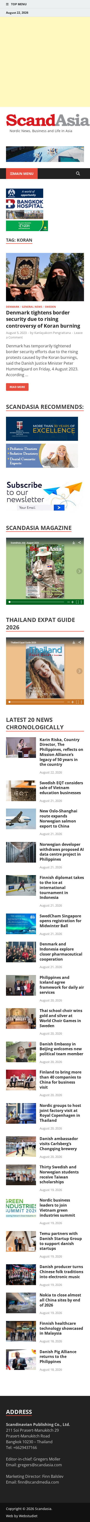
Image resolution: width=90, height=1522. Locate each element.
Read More (15, 386)
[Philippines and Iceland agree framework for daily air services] (21, 978)
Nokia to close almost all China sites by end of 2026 (60, 1300)
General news (32, 306)
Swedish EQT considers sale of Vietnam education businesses (61, 788)
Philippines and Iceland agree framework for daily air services (62, 985)
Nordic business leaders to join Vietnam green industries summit (57, 1207)
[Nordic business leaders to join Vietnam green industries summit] (21, 1200)
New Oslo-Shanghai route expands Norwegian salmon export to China (58, 818)
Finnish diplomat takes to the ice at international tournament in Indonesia (62, 887)
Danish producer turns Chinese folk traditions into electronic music (61, 1271)
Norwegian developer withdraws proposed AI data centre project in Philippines (62, 852)
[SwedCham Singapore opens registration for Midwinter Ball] (21, 916)
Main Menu (23, 173)
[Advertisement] (45, 62)
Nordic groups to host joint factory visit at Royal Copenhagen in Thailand (60, 1113)
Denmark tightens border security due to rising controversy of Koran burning (43, 319)
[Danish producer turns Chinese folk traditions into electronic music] (21, 1267)
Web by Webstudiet (21, 1516)
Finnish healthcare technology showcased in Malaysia (61, 1328)
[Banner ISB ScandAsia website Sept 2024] (45, 160)
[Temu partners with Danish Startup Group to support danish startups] (21, 1234)
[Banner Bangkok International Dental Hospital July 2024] (42, 466)
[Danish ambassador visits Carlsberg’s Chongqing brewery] (21, 1139)
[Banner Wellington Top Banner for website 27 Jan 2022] (24, 217)
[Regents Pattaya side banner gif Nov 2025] (42, 439)
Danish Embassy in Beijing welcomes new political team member (61, 1049)
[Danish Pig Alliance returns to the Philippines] (21, 1352)
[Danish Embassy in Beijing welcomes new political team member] (21, 1044)
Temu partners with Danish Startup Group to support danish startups (61, 1241)
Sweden (50, 306)
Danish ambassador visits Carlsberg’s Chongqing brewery (59, 1143)
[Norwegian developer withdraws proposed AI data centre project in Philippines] (21, 844)
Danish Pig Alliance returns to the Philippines (58, 1356)
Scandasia (43, 1508)
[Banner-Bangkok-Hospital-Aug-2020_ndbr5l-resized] (24, 207)
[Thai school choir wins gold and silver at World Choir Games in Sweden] (21, 1011)
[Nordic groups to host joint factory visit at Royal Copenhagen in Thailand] (21, 1106)
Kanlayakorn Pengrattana (52, 333)
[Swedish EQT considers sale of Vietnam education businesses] (21, 783)
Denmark (12, 306)
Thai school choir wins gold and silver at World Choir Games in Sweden (61, 1018)
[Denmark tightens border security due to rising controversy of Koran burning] (45, 278)
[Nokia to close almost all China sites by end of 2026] (21, 1295)
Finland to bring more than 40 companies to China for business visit (60, 1079)
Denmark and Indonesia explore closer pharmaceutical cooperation (61, 951)
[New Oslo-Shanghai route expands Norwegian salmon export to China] (21, 811)
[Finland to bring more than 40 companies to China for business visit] (21, 1072)
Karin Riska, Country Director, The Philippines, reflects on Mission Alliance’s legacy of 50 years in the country (61, 752)
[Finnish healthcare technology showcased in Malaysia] (21, 1323)
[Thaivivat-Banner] (27, 229)
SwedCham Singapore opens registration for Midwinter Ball (60, 921)
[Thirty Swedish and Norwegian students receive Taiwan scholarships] (21, 1167)
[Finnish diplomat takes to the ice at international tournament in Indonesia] (21, 878)
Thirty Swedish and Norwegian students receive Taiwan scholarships (59, 1174)
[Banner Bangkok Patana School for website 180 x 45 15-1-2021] (24, 196)
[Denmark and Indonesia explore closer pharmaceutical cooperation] (21, 944)
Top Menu (19, 4)
